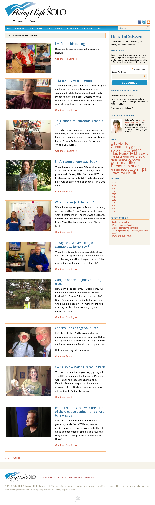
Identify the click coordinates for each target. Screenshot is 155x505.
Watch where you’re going (123, 225)
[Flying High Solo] (44, 22)
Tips (143, 169)
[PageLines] (77, 501)
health (136, 150)
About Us (19, 28)
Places (40, 28)
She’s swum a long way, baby (76, 161)
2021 (114, 185)
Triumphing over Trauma (73, 80)
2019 (114, 191)
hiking (115, 153)
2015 (114, 202)
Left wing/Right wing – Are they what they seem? (130, 231)
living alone (141, 153)
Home (9, 28)
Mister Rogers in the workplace (125, 227)
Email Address (128, 72)
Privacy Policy (75, 477)
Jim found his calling (70, 44)
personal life (123, 162)
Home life (126, 153)
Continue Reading (66, 58)
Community (121, 146)
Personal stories (125, 165)
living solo (137, 156)
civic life (122, 143)
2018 (114, 194)
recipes (115, 169)
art (113, 143)
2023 (114, 182)
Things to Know (54, 28)
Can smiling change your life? (76, 328)
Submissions (87, 28)
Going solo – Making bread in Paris (80, 367)
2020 (114, 188)
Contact (100, 28)
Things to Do (71, 28)
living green (120, 156)
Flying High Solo (20, 477)
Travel (115, 172)
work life (129, 172)
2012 (114, 211)
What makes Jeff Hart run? (74, 202)
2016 (114, 199)
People (31, 28)
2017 (114, 197)
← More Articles (12, 457)
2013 (114, 208)
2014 (114, 205)
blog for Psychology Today (135, 121)
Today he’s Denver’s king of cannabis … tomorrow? (74, 244)
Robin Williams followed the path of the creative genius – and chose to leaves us (79, 411)
